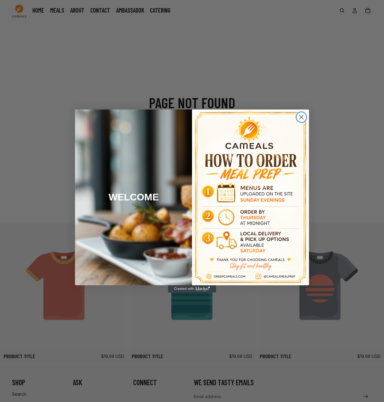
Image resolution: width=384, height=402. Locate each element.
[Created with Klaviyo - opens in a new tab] (192, 288)
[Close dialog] (301, 117)
